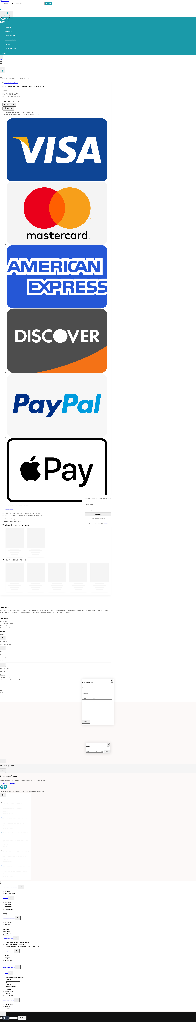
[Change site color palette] (5, 1018)
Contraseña (92, 504)
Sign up (106, 523)
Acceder (98, 514)
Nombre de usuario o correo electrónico (98, 498)
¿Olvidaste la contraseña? (98, 518)
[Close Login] (3, 761)
